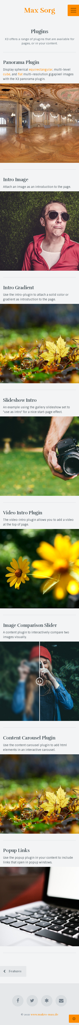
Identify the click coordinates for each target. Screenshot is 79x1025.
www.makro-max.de (44, 1014)
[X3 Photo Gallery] (46, 1000)
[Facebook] (17, 1000)
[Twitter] (32, 1000)
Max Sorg (39, 10)
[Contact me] (61, 1000)
